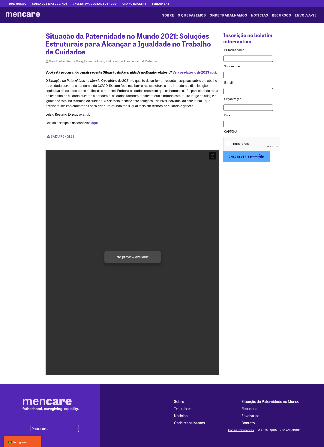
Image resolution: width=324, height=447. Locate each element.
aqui (86, 114)
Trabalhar (182, 408)
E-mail (229, 82)
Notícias (259, 15)
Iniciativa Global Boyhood (95, 3)
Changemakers (134, 3)
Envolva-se (305, 15)
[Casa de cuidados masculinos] (23, 15)
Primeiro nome (234, 50)
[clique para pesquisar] (26, 428)
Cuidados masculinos (50, 3)
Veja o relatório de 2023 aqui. (194, 72)
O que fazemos (192, 15)
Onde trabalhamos (228, 15)
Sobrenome (232, 66)
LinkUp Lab (161, 3)
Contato (248, 422)
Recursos (281, 15)
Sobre (168, 15)
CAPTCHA (230, 131)
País (227, 115)
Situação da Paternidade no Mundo (270, 401)
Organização (232, 99)
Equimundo (17, 3)
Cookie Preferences (241, 430)
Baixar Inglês (62, 136)
